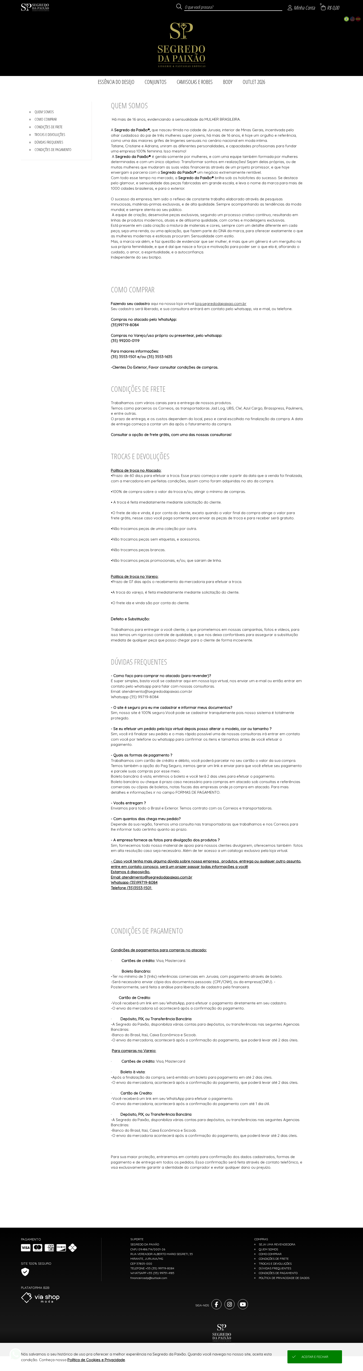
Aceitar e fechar (315, 1357)
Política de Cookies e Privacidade (96, 1359)
